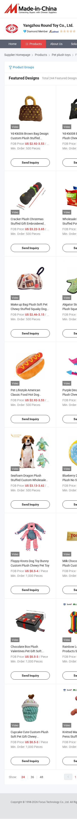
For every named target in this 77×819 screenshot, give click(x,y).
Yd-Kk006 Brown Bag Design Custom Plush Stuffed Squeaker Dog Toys (30, 138)
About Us (56, 44)
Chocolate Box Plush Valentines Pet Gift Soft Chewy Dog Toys (26, 651)
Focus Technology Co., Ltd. (54, 802)
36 (32, 777)
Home (12, 44)
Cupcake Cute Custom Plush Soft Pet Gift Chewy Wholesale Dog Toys (29, 736)
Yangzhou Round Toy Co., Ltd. (48, 25)
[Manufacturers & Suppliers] (31, 8)
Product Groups (23, 67)
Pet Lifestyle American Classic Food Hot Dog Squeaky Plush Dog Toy (26, 394)
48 (41, 777)
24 (23, 777)
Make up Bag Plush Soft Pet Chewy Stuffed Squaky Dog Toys (29, 308)
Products (36, 44)
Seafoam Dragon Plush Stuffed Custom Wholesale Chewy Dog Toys (28, 479)
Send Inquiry (30, 162)
